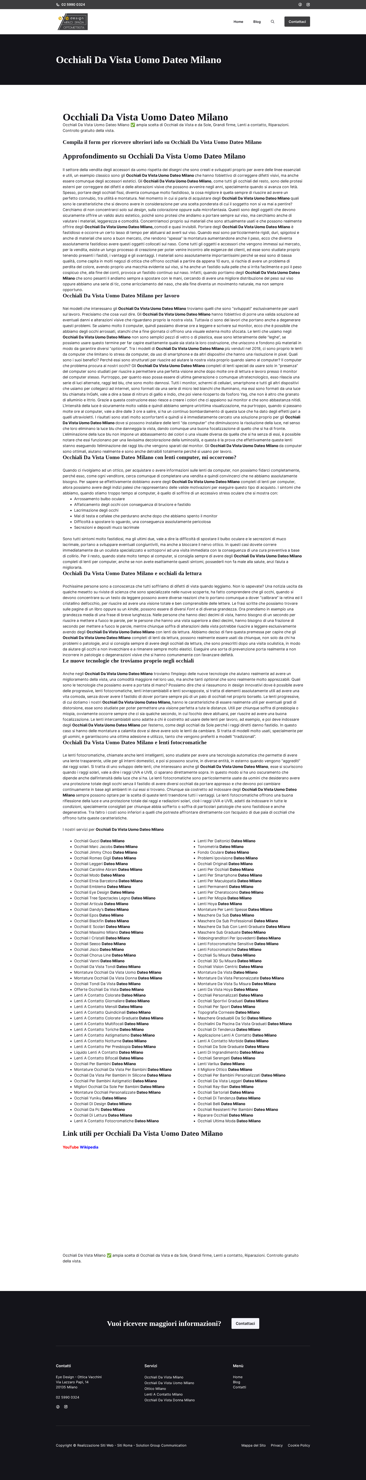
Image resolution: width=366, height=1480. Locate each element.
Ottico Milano (155, 1388)
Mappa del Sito (253, 1445)
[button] (272, 21)
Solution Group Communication (161, 1445)
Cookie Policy (299, 1445)
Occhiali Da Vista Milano (163, 1377)
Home (238, 21)
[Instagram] (308, 5)
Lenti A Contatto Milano (163, 1394)
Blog (257, 21)
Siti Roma (124, 1445)
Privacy (277, 1445)
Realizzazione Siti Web (95, 1445)
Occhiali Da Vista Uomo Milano (169, 1383)
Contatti (239, 1387)
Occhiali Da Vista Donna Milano (169, 1400)
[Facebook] (300, 4)
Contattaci (297, 21)
